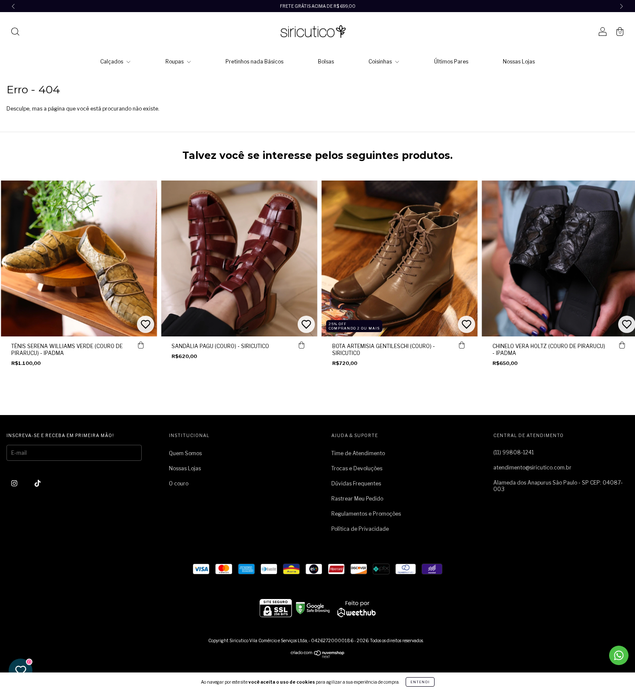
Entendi (420, 682)
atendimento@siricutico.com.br (532, 467)
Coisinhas (380, 61)
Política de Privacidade (360, 529)
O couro (178, 483)
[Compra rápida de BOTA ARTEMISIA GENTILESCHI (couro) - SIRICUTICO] (461, 345)
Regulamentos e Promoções (366, 513)
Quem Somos (185, 453)
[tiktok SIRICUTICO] (37, 483)
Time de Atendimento (358, 453)
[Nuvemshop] (318, 656)
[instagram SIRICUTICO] (14, 483)
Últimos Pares (451, 61)
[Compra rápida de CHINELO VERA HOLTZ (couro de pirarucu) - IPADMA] (622, 345)
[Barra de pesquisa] (15, 32)
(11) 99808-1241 (513, 452)
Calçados (112, 61)
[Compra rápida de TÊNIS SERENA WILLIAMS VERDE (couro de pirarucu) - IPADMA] (140, 345)
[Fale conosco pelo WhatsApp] (619, 655)
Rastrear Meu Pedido (357, 498)
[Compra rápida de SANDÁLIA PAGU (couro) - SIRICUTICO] (301, 345)
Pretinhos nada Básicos (254, 61)
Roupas (175, 61)
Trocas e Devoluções (356, 468)
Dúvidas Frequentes (356, 483)
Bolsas (326, 61)
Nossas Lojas (519, 61)
